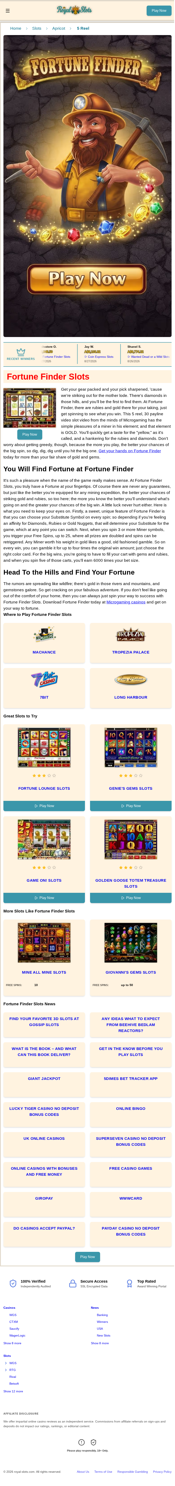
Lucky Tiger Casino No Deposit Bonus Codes (44, 1111)
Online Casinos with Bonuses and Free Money (44, 1171)
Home (15, 28)
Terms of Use (103, 1471)
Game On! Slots (44, 880)
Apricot (58, 28)
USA (100, 1328)
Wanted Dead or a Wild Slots (137, 356)
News (95, 1307)
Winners (102, 1321)
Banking (102, 1315)
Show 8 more (12, 1343)
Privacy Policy (162, 1471)
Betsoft (14, 1383)
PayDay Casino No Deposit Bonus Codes (131, 1231)
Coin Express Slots (87, 356)
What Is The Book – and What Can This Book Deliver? (44, 1052)
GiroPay (44, 1198)
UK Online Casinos (44, 1138)
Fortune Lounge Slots (44, 788)
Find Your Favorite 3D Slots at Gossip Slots (44, 1022)
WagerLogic (17, 1335)
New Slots (103, 1335)
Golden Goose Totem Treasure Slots (130, 883)
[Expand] (6, 1363)
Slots (36, 28)
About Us (83, 1471)
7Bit (44, 697)
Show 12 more (13, 1391)
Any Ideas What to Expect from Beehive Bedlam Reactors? (131, 1025)
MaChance (44, 652)
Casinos (9, 1307)
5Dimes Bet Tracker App (131, 1078)
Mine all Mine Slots (44, 972)
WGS (12, 1315)
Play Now (159, 10)
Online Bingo (130, 1108)
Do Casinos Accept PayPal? (44, 1228)
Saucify (14, 1328)
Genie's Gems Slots (130, 788)
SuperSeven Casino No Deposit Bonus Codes (131, 1141)
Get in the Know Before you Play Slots (131, 1052)
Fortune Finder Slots (43, 356)
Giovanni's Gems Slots (131, 972)
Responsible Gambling (132, 1471)
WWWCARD (131, 1198)
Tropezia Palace (131, 652)
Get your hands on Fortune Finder (130, 451)
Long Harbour (130, 697)
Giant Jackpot (44, 1078)
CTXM (13, 1321)
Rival (12, 1376)
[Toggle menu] (7, 10)
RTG (12, 1370)
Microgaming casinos (126, 602)
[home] (79, 17)
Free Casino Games (130, 1168)
